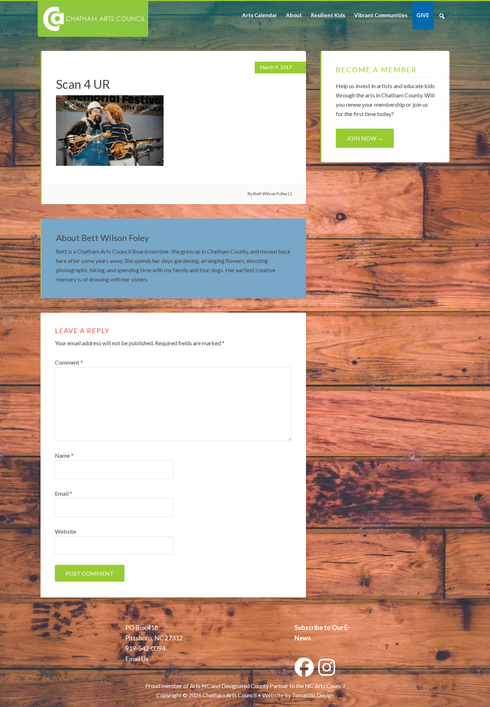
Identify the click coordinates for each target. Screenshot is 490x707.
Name (64, 455)
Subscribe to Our (319, 627)
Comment (69, 362)
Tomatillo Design (313, 695)
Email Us (137, 659)
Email (63, 493)
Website (65, 531)
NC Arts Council (325, 685)
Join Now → (365, 138)
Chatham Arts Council (92, 19)
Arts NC (200, 685)
